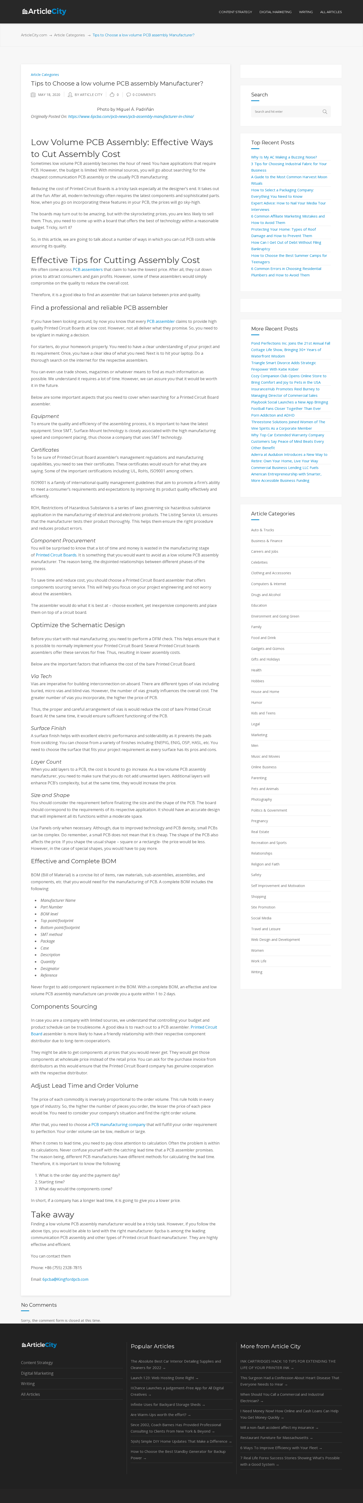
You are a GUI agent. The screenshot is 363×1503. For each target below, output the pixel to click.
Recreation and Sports (269, 842)
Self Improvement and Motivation (278, 885)
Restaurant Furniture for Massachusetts (276, 1437)
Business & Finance (266, 540)
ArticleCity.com (34, 35)
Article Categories (69, 35)
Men (254, 745)
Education (259, 605)
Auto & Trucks (262, 530)
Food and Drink (263, 637)
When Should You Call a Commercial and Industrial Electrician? (282, 1397)
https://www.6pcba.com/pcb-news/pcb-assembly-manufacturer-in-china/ (131, 116)
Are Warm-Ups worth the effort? (161, 1414)
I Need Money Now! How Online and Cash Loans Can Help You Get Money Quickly (289, 1414)
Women (257, 950)
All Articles (30, 1394)
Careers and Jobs (264, 551)
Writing (256, 972)
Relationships (261, 853)
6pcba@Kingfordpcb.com (65, 1279)
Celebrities (259, 562)
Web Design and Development (275, 939)
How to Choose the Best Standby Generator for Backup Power (178, 1454)
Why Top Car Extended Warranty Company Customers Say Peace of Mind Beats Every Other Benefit (287, 441)
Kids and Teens (263, 713)
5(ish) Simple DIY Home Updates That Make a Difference (181, 1441)
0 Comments (144, 94)
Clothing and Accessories (271, 573)
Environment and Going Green (275, 616)
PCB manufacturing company (118, 1124)
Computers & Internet (268, 583)
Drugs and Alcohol (266, 594)
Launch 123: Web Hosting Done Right (165, 1377)
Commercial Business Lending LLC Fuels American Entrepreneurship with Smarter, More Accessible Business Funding (286, 474)
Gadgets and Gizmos (267, 648)
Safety (256, 874)
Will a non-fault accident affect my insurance (279, 1427)
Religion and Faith (265, 864)
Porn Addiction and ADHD (273, 415)
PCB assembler (161, 321)
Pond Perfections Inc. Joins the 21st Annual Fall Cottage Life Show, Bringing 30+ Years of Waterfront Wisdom (290, 349)
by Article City (88, 94)
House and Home (265, 691)
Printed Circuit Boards (56, 555)
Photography (261, 799)
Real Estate (260, 831)
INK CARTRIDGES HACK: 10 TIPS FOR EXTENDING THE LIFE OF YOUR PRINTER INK (288, 1364)
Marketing (259, 734)
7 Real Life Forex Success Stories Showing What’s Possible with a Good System (290, 1461)
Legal (255, 724)
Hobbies (257, 681)
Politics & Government (269, 810)
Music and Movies (265, 756)
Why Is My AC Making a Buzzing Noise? (284, 157)
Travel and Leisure (266, 929)
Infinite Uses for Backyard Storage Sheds (168, 1404)
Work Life (258, 961)
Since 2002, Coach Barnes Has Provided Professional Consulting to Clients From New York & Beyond (176, 1428)
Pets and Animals (265, 788)
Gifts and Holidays (265, 659)
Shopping (258, 896)
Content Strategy (37, 1362)
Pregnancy (259, 820)
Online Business (264, 767)
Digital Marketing (37, 1373)
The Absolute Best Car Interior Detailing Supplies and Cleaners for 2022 (176, 1364)
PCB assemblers (88, 269)
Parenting (258, 777)
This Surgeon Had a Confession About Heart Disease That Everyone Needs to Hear (289, 1381)
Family (256, 626)
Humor (256, 702)
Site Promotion (263, 907)
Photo (103, 109)
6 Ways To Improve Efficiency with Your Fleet (281, 1447)
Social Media (261, 918)
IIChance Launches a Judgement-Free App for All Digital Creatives (177, 1391)
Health (256, 670)
